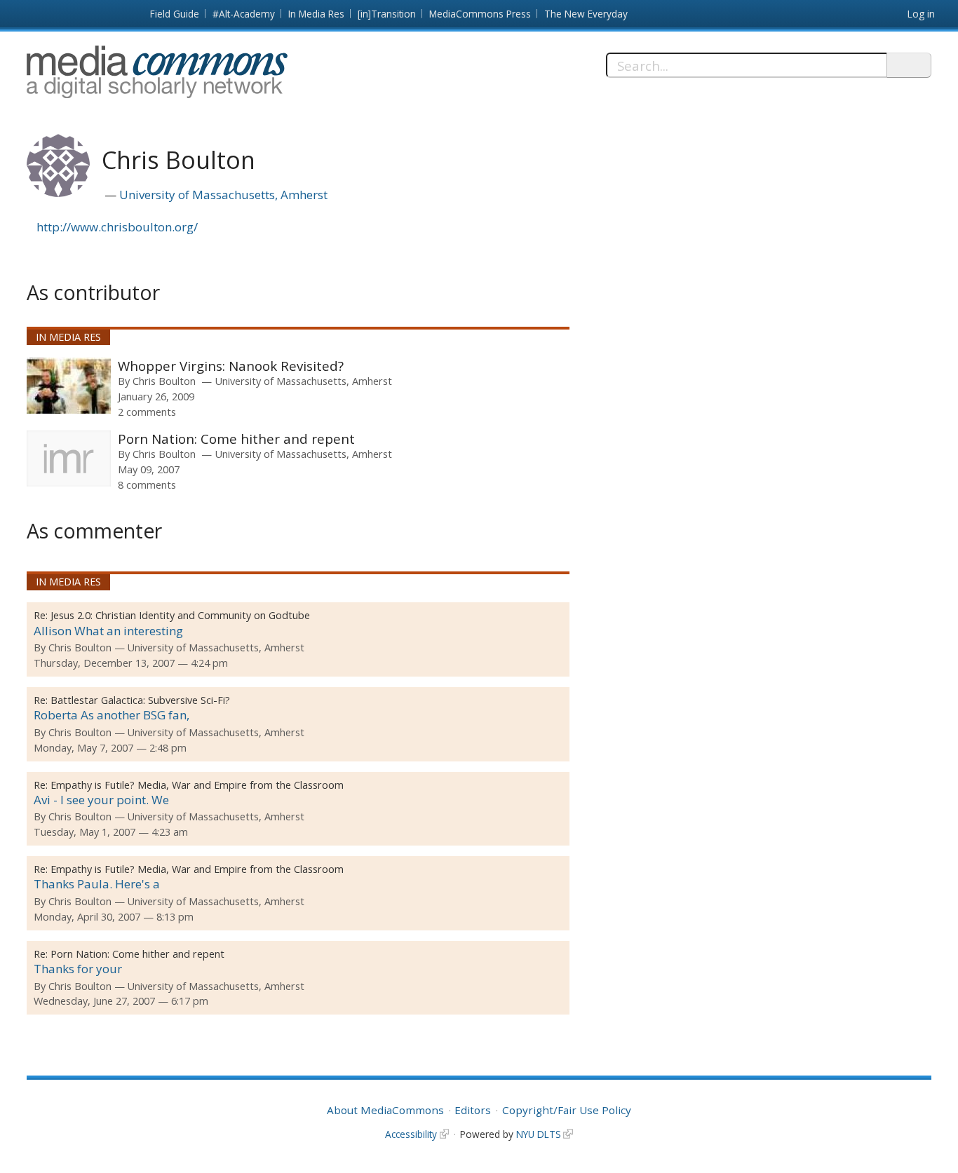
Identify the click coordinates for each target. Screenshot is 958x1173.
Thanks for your (78, 969)
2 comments (147, 412)
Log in (921, 13)
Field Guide (174, 13)
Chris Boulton (164, 381)
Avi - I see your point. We (101, 800)
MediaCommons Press (480, 13)
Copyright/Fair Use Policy (566, 1110)
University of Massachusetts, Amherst (223, 195)
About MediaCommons (385, 1110)
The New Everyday (586, 13)
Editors (472, 1110)
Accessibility (411, 1134)
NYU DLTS (538, 1134)
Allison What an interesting (108, 631)
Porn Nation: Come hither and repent (236, 438)
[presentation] (69, 386)
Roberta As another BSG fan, (111, 715)
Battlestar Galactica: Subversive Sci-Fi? (140, 700)
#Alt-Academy (243, 13)
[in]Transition (387, 13)
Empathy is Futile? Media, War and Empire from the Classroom (197, 785)
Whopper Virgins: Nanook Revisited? (231, 366)
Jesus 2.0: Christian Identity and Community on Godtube (180, 615)
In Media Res (316, 13)
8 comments (147, 484)
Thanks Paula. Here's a (97, 884)
